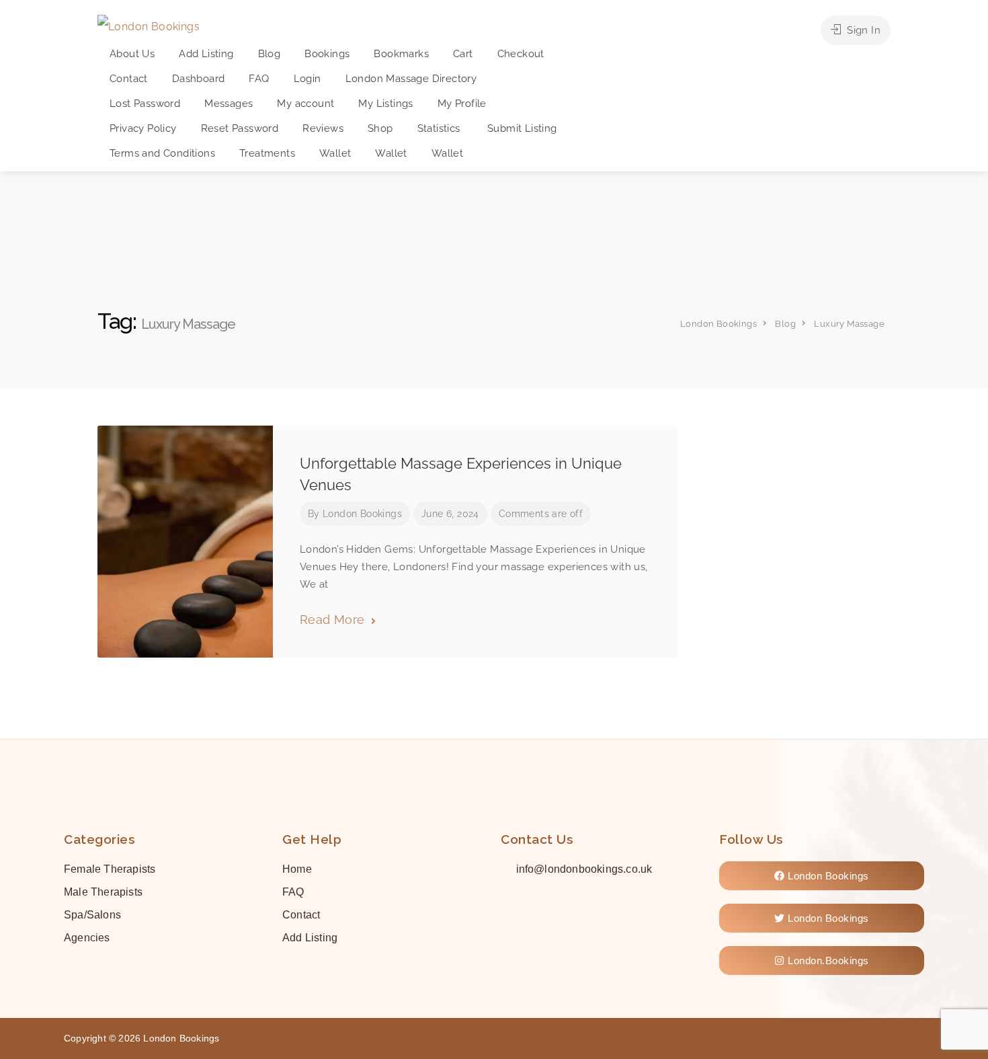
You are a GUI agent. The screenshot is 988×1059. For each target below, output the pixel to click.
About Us (132, 54)
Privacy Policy (143, 128)
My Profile (462, 103)
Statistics (440, 128)
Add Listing (206, 54)
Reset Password (240, 128)
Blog (269, 54)
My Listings (385, 103)
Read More (334, 620)
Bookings (326, 54)
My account (305, 103)
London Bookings (362, 513)
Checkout (520, 54)
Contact (129, 79)
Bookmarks (401, 54)
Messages (228, 103)
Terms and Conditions (162, 153)
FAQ (259, 79)
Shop (380, 128)
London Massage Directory (411, 79)
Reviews (322, 128)
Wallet (335, 153)
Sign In (862, 30)
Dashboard (198, 79)
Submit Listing (522, 128)
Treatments (267, 153)
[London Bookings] (148, 25)
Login (307, 79)
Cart (463, 54)
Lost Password (145, 103)
